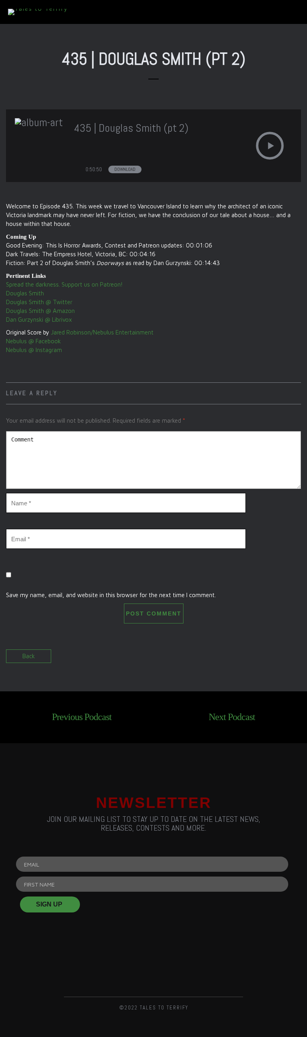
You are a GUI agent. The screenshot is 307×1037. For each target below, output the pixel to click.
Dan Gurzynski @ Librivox (39, 319)
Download (125, 169)
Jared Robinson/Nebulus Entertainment (102, 332)
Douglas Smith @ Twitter (39, 302)
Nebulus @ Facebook (33, 341)
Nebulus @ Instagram (34, 349)
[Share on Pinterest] (294, 660)
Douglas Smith (25, 293)
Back (28, 656)
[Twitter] (153, 964)
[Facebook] (112, 964)
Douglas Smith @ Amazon (40, 310)
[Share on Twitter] (280, 660)
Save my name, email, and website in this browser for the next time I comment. (111, 595)
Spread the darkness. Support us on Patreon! (64, 284)
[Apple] (235, 964)
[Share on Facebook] (266, 660)
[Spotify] (194, 964)
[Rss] (71, 964)
